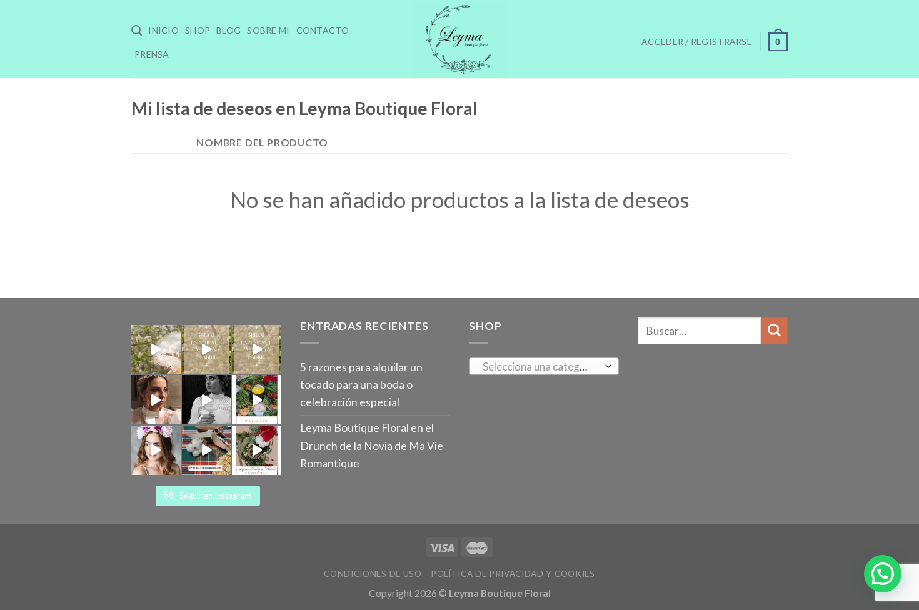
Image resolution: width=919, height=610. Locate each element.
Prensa (151, 54)
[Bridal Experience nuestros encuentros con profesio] (156, 349)
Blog (228, 30)
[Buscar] (136, 30)
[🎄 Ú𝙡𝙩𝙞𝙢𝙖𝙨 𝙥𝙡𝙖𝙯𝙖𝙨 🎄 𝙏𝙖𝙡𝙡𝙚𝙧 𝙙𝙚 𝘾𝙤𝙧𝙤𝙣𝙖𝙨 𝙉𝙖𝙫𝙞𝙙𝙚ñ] (206, 450)
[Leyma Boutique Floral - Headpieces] (459, 39)
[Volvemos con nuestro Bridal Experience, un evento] (206, 349)
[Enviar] (774, 331)
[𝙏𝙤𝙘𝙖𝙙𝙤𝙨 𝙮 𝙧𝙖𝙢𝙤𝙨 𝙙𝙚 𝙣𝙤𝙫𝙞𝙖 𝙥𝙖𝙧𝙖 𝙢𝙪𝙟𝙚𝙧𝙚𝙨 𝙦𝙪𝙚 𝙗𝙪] (206, 399)
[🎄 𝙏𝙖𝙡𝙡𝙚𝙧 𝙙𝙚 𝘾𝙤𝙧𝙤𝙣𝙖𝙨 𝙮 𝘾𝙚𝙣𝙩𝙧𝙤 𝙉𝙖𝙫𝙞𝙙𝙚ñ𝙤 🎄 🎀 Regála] (256, 399)
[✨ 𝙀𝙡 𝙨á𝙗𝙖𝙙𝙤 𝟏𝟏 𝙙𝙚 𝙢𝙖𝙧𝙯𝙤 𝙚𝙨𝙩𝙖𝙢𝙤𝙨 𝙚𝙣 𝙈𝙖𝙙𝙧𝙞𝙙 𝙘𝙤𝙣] (156, 399)
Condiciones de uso (372, 574)
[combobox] (544, 366)
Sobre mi (268, 30)
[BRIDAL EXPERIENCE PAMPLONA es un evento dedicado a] (256, 349)
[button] (882, 573)
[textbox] (540, 367)
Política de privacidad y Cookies (513, 574)
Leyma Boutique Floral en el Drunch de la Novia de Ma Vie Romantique (371, 445)
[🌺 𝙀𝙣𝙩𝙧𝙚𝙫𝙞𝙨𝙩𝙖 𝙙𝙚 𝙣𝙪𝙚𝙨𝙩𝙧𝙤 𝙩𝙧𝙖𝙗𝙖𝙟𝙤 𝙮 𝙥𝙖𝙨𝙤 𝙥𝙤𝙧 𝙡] (156, 450)
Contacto (322, 30)
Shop (197, 30)
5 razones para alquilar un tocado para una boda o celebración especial (361, 385)
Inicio (163, 30)
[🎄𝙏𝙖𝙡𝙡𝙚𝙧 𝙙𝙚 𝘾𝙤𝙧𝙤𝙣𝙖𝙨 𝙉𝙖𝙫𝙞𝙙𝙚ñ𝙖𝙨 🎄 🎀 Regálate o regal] (256, 450)
